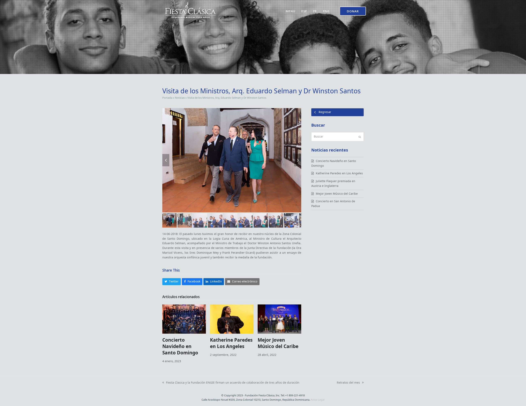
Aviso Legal (317, 399)
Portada (167, 97)
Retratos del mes (348, 383)
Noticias (180, 97)
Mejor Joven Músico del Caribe (278, 343)
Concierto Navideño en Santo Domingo (180, 346)
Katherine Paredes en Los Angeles (231, 343)
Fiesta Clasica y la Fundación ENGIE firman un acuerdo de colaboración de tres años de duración (230, 383)
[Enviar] (360, 137)
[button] (165, 160)
